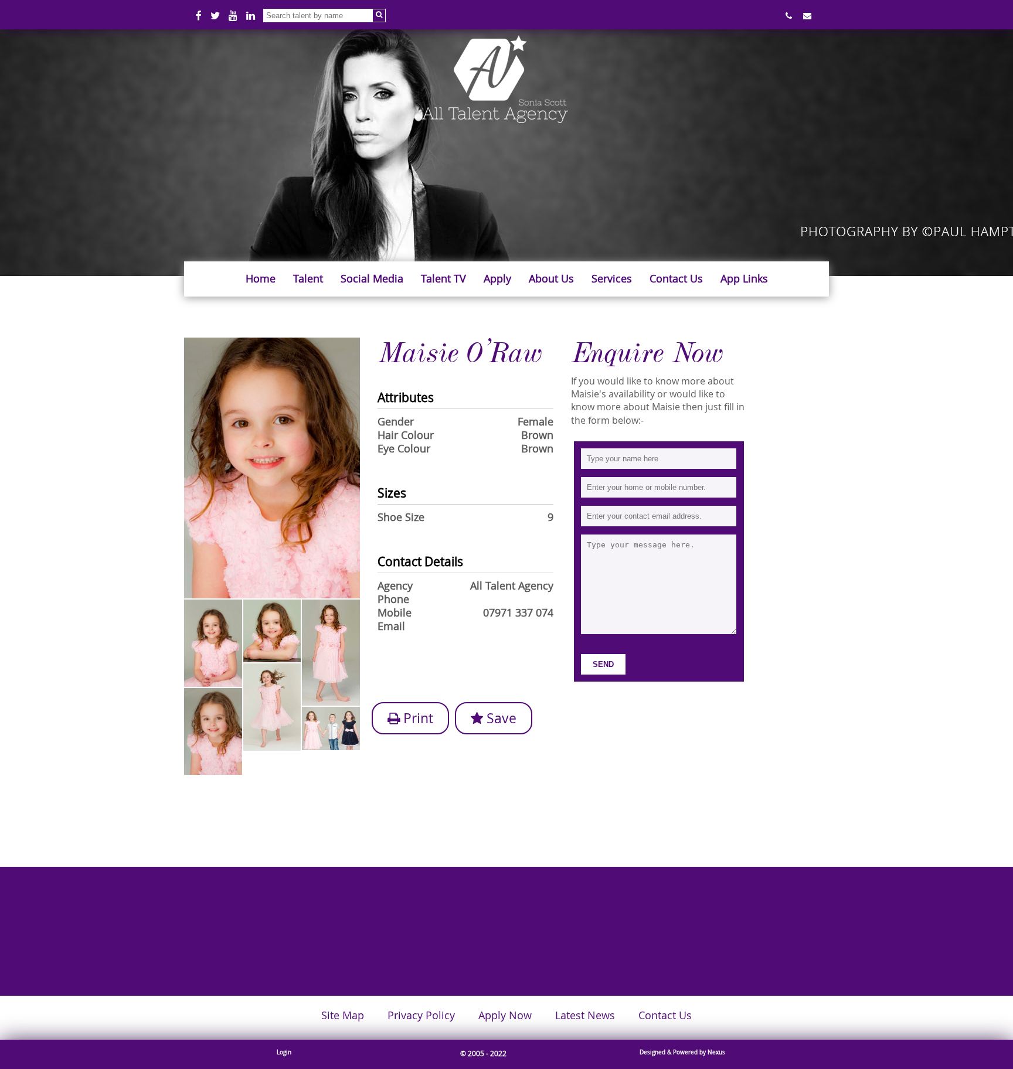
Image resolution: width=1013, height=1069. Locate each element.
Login (284, 1052)
